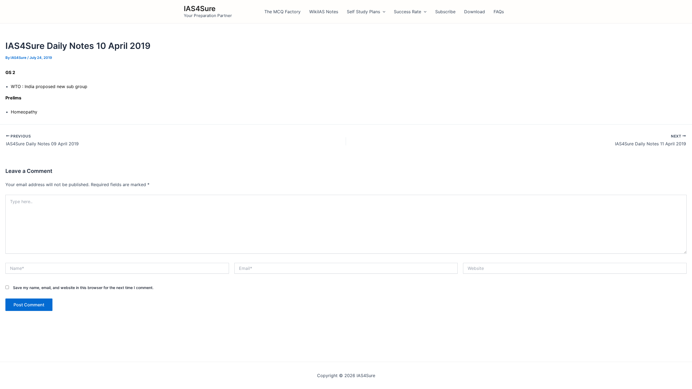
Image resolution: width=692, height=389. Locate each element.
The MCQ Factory (282, 11)
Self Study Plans (363, 11)
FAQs (499, 11)
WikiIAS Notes (323, 11)
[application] (382, 11)
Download (474, 11)
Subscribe (445, 11)
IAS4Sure (199, 8)
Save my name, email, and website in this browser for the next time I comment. (83, 287)
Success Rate (407, 11)
